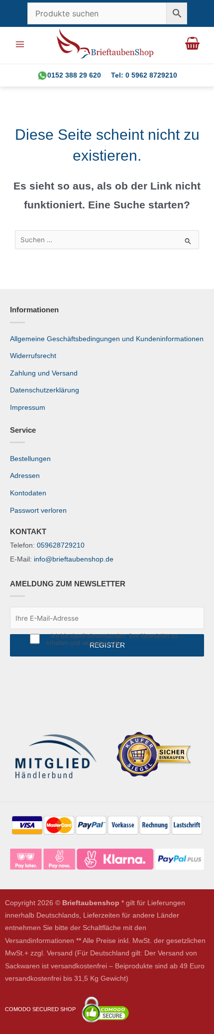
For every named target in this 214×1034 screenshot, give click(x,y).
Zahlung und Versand (44, 373)
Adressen (25, 475)
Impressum (27, 407)
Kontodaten (28, 493)
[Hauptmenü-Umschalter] (19, 44)
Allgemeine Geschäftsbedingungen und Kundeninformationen (107, 339)
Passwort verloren (38, 510)
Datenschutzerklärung (44, 390)
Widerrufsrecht (33, 356)
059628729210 (61, 545)
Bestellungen (30, 459)
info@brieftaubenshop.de (73, 559)
